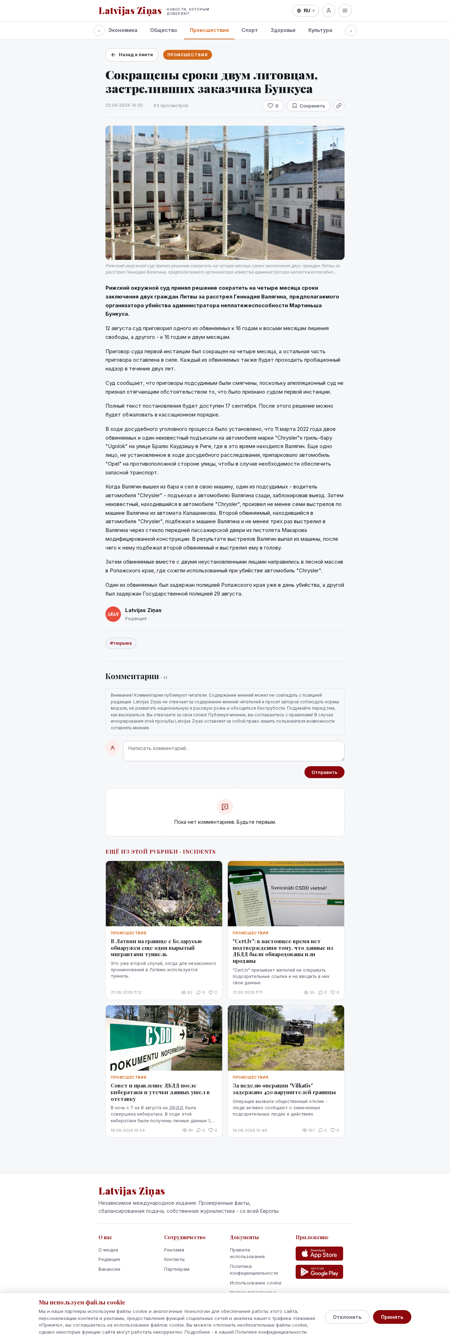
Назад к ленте (136, 54)
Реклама (174, 1250)
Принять (392, 1317)
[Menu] (345, 10)
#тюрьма (121, 643)
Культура (320, 30)
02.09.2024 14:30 (124, 105)
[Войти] (328, 10)
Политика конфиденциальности (254, 1269)
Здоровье (283, 30)
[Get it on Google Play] (319, 1271)
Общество (163, 30)
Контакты (174, 1259)
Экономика (122, 30)
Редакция (109, 1259)
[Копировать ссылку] (339, 105)
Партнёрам (176, 1269)
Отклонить (347, 1317)
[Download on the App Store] (319, 1253)
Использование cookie (256, 1283)
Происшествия (209, 30)
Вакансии (109, 1269)
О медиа (108, 1250)
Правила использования (247, 1253)
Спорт (250, 30)
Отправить (324, 772)
